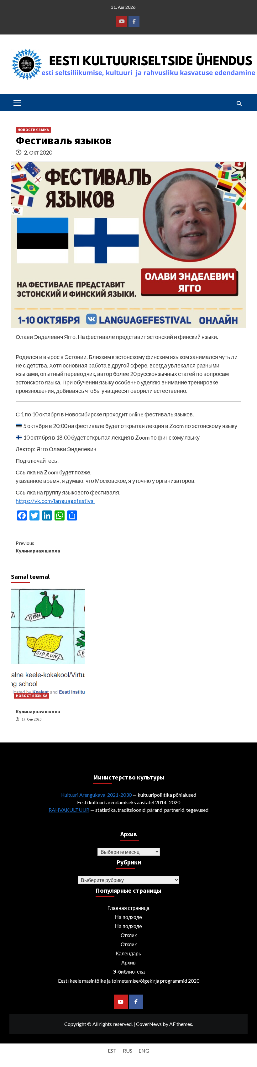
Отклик (129, 935)
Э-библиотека (129, 972)
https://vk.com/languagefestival (55, 500)
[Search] (239, 103)
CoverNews (149, 1024)
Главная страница (128, 908)
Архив (128, 962)
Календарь (128, 953)
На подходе (128, 917)
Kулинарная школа (38, 547)
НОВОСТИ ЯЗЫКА (33, 129)
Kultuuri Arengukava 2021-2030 (96, 795)
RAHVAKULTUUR (69, 810)
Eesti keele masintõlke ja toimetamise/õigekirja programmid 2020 (128, 981)
